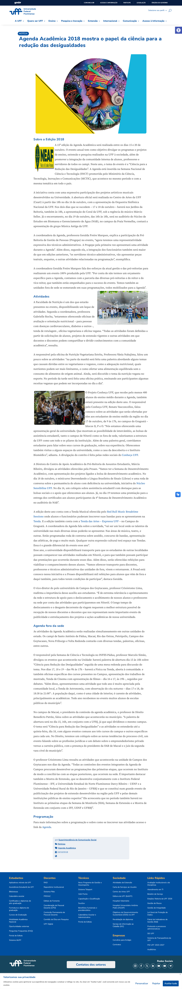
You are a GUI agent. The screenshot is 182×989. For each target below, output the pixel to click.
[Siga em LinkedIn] (153, 965)
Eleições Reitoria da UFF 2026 (159, 899)
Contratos (117, 944)
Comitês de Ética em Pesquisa (56, 919)
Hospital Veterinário (121, 901)
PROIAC (47, 896)
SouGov (81, 903)
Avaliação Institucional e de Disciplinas (158, 883)
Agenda (46, 827)
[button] (178, 30)
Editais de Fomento (52, 901)
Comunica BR (89, 3)
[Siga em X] (147, 965)
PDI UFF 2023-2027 (155, 945)
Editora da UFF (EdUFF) (122, 896)
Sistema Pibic (49, 892)
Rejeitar (156, 983)
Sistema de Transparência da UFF (159, 939)
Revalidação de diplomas (123, 919)
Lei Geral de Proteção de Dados (157, 913)
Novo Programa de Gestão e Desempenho (90, 883)
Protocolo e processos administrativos (156, 927)
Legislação (141, 3)
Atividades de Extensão (122, 882)
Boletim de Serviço (155, 894)
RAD (46, 882)
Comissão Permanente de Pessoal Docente (54, 913)
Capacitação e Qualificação (89, 899)
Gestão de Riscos (154, 903)
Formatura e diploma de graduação (19, 909)
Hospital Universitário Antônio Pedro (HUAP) (125, 906)
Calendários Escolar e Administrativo (87, 916)
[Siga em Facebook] (141, 965)
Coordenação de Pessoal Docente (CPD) (54, 906)
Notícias (61, 844)
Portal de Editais (16, 935)
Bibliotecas (13, 892)
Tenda (37, 521)
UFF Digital (48, 924)
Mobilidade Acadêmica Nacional (18, 920)
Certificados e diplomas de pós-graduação (20, 902)
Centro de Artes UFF (121, 892)
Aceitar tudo (170, 983)
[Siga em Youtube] (158, 965)
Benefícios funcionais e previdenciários (87, 909)
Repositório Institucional (54, 887)
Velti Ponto (83, 894)
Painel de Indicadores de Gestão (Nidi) (157, 920)
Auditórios (151, 949)
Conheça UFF (130, 455)
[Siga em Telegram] (170, 965)
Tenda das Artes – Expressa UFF (100, 521)
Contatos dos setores (91, 965)
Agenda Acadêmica (67, 848)
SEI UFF (150, 933)
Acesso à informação (108, 3)
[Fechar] (180, 974)
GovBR (17, 2)
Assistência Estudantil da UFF (21, 887)
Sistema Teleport (85, 889)
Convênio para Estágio (122, 940)
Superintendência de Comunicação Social (77, 840)
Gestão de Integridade (156, 908)
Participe (127, 3)
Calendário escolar (16, 896)
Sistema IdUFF (15, 940)
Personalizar (141, 983)
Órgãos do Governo (160, 3)
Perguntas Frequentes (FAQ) (21, 931)
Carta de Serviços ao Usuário (125, 887)
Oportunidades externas (19, 926)
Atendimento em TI (155, 889)
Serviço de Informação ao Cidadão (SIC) (123, 925)
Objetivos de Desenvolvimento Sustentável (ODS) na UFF (125, 913)
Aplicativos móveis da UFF (20, 882)
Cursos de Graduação (18, 915)
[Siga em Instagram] (135, 965)
